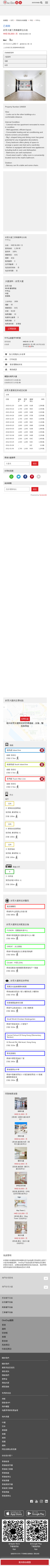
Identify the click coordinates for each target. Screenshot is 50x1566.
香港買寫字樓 (7, 1484)
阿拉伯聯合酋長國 (9, 1449)
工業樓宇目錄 (7, 1312)
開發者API (6, 1403)
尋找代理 (5, 1383)
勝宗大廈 (21, 1161)
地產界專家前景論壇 (10, 1410)
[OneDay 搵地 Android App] (36, 1513)
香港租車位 (6, 1477)
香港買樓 (5, 1480)
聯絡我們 (5, 1375)
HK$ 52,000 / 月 (20, 1164)
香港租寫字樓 (7, 1465)
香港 (4, 1325)
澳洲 (4, 1438)
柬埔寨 (4, 1430)
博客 (4, 1399)
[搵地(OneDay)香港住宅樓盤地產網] (12, 2)
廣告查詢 (5, 1371)
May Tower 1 (20, 1210)
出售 (7, 395)
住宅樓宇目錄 (7, 1302)
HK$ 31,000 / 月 (20, 1114)
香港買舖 (5, 1492)
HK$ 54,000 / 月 (20, 1139)
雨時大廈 (21, 1136)
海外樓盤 (5, 1406)
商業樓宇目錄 (7, 1307)
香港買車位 (6, 1496)
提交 (35, 463)
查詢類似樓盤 (25, 1562)
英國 (4, 1442)
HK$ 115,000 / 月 (21, 1213)
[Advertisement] (25, 200)
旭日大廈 (21, 1235)
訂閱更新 (12, 329)
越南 (4, 1329)
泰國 (4, 1337)
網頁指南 (5, 1387)
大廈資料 (8, 57)
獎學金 (4, 1379)
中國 (4, 1422)
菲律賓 (5, 1333)
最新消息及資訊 (8, 1367)
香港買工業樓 (7, 1488)
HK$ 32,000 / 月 (20, 1238)
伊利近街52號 (21, 1186)
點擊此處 (25, 719)
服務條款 (30, 1553)
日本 (4, 1426)
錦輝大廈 (21, 1111)
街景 (6, 65)
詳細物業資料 (9, 53)
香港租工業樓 (7, 1469)
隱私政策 (36, 1553)
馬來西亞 (6, 1345)
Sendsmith (43, 495)
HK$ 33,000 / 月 (20, 1189)
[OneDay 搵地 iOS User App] (14, 1513)
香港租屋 (5, 1461)
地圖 (6, 61)
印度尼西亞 (7, 1349)
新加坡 (5, 1341)
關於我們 (5, 1364)
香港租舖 (5, 1473)
